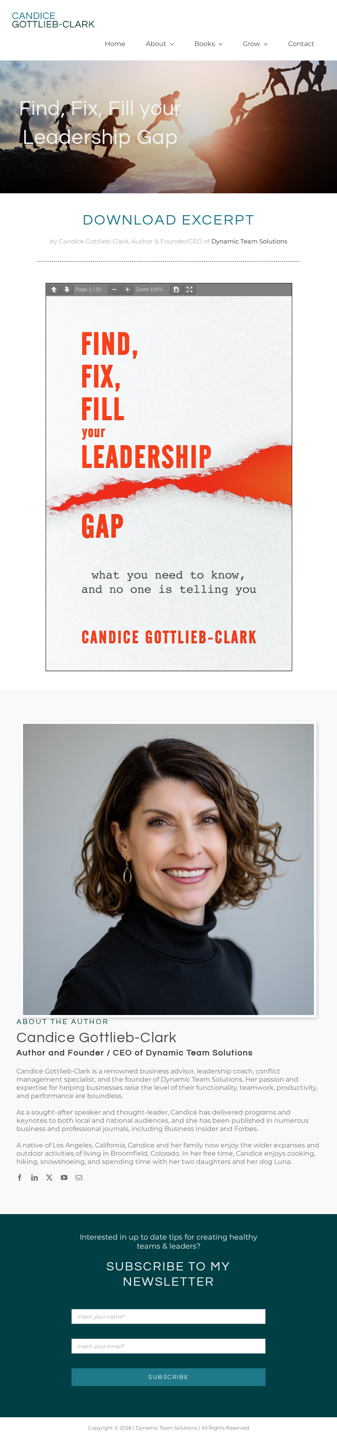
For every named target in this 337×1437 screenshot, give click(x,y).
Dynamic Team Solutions (249, 241)
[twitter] (49, 1177)
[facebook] (19, 1177)
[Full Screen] (189, 289)
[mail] (79, 1177)
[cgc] (53, 16)
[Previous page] (54, 289)
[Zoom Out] (114, 289)
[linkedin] (34, 1177)
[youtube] (64, 1177)
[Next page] (67, 289)
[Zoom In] (127, 289)
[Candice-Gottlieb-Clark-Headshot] (168, 727)
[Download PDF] (176, 289)
